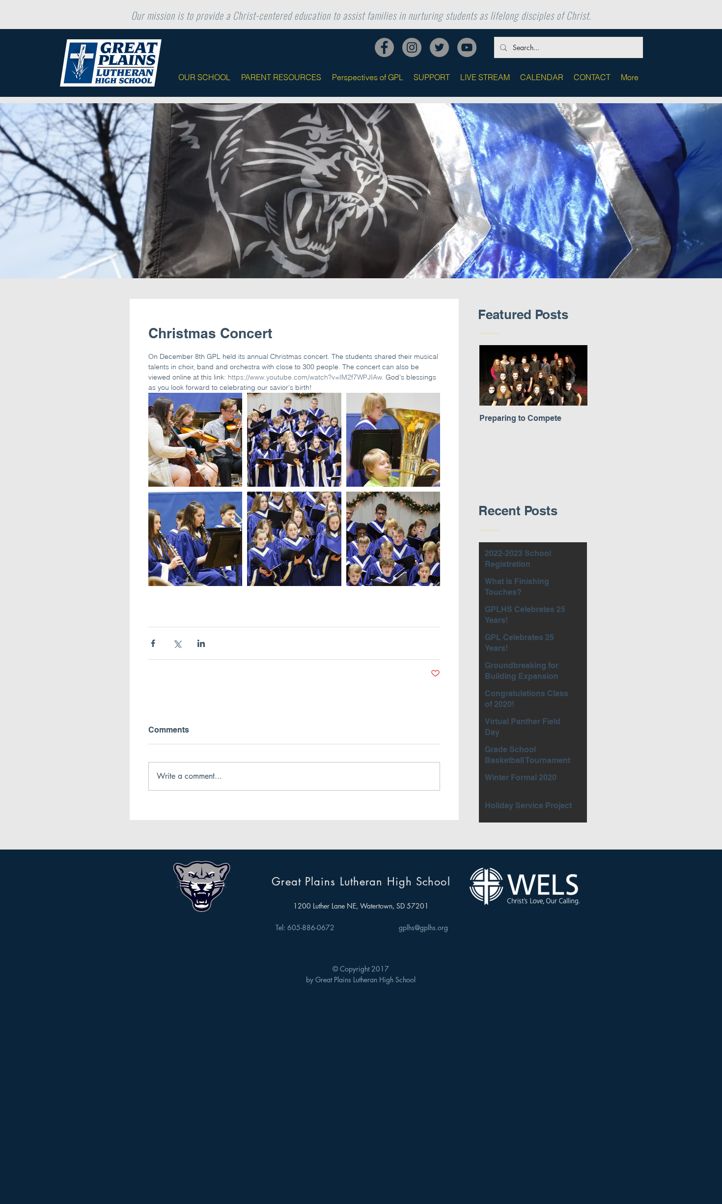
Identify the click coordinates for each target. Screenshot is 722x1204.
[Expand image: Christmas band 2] (393, 440)
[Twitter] (439, 47)
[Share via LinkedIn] (201, 643)
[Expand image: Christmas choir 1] (393, 539)
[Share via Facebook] (153, 643)
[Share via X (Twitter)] (177, 643)
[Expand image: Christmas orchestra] (195, 440)
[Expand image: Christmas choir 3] (294, 440)
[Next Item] (571, 375)
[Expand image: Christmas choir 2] (294, 539)
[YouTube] (466, 47)
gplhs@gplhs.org (423, 927)
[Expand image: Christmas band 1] (195, 539)
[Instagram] (411, 47)
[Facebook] (384, 47)
